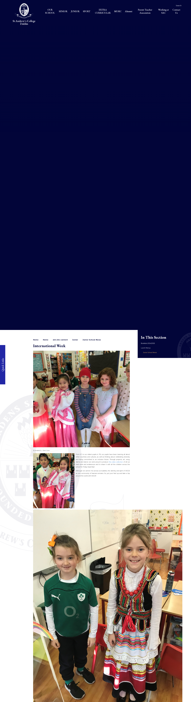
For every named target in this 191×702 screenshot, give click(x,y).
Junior (75, 340)
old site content (60, 340)
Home (35, 340)
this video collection (116, 462)
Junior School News (92, 340)
